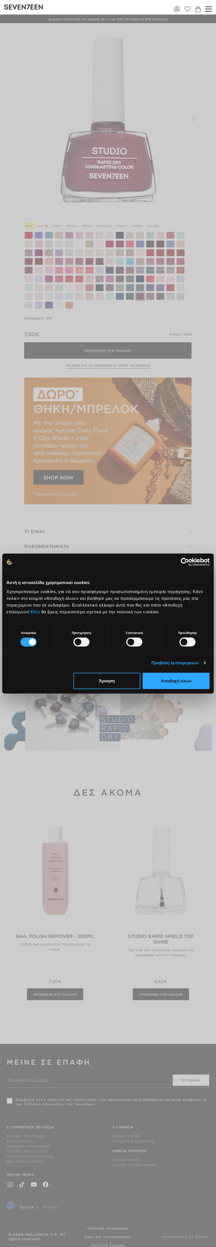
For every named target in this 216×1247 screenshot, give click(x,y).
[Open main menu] (208, 9)
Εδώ (35, 611)
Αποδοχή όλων (176, 680)
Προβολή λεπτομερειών (175, 662)
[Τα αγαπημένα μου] (187, 9)
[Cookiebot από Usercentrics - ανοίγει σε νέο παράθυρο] (185, 562)
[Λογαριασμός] (177, 8)
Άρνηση (107, 680)
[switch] (81, 642)
